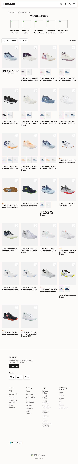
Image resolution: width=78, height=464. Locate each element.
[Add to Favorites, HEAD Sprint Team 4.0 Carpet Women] (16, 47)
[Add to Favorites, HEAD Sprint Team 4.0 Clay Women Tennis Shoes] (35, 90)
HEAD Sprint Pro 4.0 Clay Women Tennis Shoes (28, 168)
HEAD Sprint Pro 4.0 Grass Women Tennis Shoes (29, 251)
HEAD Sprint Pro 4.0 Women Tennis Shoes (48, 167)
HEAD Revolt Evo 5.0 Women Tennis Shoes (48, 250)
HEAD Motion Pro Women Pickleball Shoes (46, 213)
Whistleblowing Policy (47, 425)
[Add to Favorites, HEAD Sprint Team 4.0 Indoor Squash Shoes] (35, 180)
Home (9, 12)
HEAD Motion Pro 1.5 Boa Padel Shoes (9, 250)
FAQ (10, 391)
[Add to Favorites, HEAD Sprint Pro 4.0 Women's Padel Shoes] (54, 47)
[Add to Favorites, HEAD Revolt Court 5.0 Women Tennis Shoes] (16, 90)
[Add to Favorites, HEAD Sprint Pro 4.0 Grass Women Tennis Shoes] (35, 225)
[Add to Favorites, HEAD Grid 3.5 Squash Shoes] (73, 264)
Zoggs (61, 405)
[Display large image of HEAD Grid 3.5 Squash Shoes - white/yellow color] (61, 289)
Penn (61, 393)
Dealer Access (28, 412)
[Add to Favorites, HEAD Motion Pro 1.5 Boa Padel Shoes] (16, 225)
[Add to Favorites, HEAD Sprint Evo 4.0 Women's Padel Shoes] (16, 264)
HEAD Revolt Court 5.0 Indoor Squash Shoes (67, 161)
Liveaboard (63, 408)
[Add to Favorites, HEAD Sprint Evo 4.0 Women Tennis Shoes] (35, 264)
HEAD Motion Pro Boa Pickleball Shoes (67, 205)
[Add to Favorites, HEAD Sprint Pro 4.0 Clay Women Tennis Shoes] (35, 135)
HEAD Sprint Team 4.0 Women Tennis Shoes (48, 122)
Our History (30, 394)
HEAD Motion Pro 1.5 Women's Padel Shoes (67, 79)
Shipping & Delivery (13, 401)
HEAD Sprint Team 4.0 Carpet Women (10, 72)
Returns (12, 397)
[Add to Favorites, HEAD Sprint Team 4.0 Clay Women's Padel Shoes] (73, 225)
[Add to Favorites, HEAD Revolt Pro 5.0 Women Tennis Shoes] (73, 90)
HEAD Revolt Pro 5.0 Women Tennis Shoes (67, 122)
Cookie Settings (45, 402)
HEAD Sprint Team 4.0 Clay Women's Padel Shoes (67, 252)
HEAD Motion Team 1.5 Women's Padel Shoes (29, 79)
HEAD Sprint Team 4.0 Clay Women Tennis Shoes (29, 123)
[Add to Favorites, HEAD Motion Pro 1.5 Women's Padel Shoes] (73, 47)
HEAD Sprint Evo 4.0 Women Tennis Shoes (29, 289)
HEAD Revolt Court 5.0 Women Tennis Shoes (10, 122)
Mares (61, 399)
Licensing (29, 408)
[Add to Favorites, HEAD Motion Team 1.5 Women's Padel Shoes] (35, 47)
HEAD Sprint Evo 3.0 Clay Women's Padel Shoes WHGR (28, 334)
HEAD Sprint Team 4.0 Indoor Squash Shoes (29, 205)
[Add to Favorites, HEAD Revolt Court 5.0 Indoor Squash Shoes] (73, 135)
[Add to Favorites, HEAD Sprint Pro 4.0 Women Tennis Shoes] (54, 135)
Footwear (16, 12)
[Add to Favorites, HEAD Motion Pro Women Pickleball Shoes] (54, 180)
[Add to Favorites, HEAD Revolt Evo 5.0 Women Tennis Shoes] (54, 225)
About (28, 391)
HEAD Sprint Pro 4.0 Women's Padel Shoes (48, 79)
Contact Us (13, 394)
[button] (61, 4)
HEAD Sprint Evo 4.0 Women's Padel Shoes (10, 289)
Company (29, 388)
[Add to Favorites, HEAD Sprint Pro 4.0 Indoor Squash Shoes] (16, 307)
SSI (60, 402)
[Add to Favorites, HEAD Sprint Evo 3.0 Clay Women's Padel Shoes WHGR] (35, 307)
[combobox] (9, 41)
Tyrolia (61, 396)
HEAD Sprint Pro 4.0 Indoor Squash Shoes (10, 333)
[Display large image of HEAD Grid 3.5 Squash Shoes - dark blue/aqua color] (67, 289)
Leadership (30, 402)
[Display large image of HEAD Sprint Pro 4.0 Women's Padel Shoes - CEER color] (42, 72)
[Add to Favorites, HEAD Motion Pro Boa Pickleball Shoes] (73, 180)
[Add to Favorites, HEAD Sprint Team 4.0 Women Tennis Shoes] (54, 90)
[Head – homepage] (31, 4)
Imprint (45, 421)
